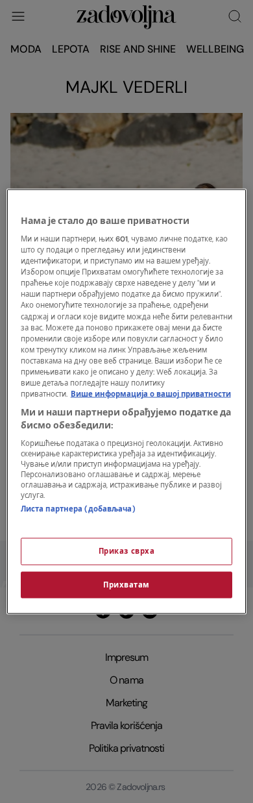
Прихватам (126, 584)
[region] (126, 401)
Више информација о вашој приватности (151, 394)
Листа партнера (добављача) (78, 509)
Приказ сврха (127, 551)
